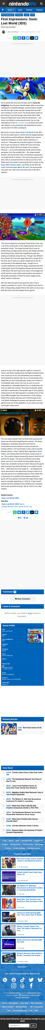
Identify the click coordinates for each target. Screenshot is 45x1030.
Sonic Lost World (26, 132)
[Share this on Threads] (32, 38)
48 (27, 518)
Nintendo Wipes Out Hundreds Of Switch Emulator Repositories (24, 831)
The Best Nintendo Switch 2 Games (22, 826)
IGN (31, 1007)
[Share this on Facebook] (23, 38)
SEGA (3, 646)
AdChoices (25, 995)
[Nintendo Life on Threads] (22, 986)
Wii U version (20, 123)
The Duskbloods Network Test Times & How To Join (23, 780)
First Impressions (7, 15)
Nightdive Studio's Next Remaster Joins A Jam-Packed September (24, 793)
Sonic (26, 15)
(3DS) (10, 498)
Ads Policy (39, 844)
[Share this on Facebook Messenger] (36, 38)
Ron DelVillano (13, 32)
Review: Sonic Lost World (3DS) (11, 679)
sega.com (5, 684)
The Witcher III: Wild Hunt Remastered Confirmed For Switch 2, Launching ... (23, 800)
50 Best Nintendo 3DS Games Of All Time (17, 507)
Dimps (4, 650)
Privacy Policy (15, 844)
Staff (17, 841)
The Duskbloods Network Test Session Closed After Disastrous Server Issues (23, 813)
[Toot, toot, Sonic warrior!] (22, 88)
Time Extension (36, 1003)
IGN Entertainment (34, 993)
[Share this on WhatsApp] (15, 38)
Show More (22, 967)
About (11, 841)
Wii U (3, 641)
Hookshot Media (14, 993)
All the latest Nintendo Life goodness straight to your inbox (22, 1020)
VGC (9, 1011)
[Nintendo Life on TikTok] (22, 980)
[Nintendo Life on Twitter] (31, 980)
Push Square (13, 1003)
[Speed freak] (22, 422)
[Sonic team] (22, 226)
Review (13, 504)
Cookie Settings (19, 848)
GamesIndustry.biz (20, 1011)
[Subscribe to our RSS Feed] (5, 980)
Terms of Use (28, 844)
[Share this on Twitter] (28, 38)
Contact (5, 844)
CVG (31, 1011)
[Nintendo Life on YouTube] (14, 980)
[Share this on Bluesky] (19, 38)
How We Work (27, 841)
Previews (19, 15)
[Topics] (3, 3)
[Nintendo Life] (22, 3)
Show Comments (23, 599)
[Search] (41, 3)
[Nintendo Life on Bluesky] (40, 980)
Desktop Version (34, 848)
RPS (36, 1011)
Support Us (38, 841)
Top (4, 841)
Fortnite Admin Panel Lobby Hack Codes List (24, 773)
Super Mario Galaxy (8, 165)
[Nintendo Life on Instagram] (14, 986)
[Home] (3, 9)
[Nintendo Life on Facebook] (31, 986)
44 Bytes (15, 995)
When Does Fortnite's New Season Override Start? (22, 820)
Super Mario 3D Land (21, 167)
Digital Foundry (8, 1007)
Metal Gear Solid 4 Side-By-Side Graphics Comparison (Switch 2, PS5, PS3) (22, 807)
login (30, 613)
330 (13, 733)
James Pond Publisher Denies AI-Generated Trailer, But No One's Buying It (21, 787)
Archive (8, 848)
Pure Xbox (24, 1003)
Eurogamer (39, 1007)
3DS (32, 15)
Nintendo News (21, 1007)
